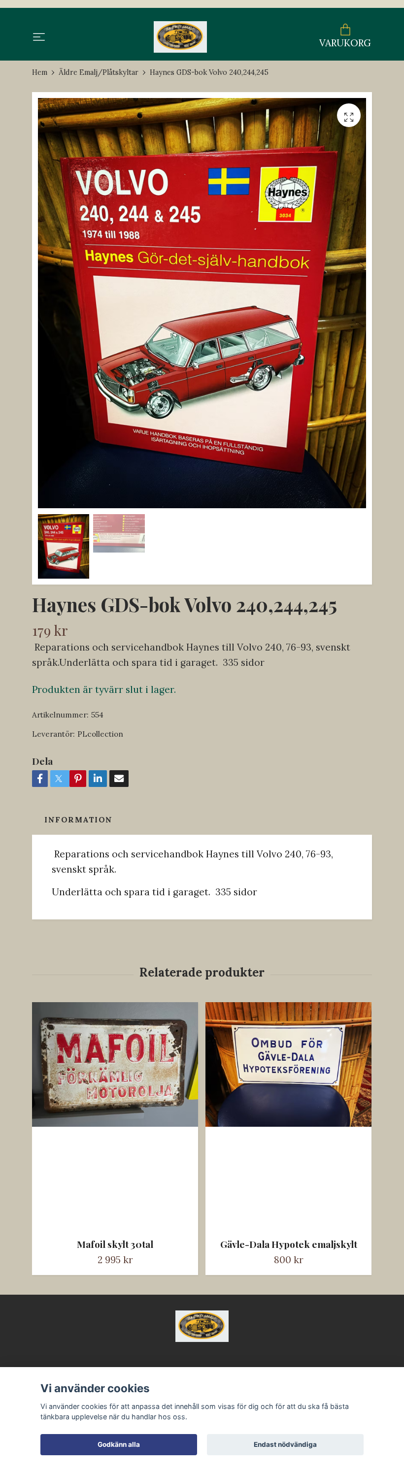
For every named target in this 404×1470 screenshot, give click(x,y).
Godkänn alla (119, 1444)
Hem (39, 72)
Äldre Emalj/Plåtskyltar (98, 72)
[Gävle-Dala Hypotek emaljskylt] (288, 1116)
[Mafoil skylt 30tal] (115, 1116)
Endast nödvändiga (285, 1444)
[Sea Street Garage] (180, 37)
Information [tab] (78, 819)
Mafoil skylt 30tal (115, 1244)
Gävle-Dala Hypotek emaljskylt (288, 1244)
